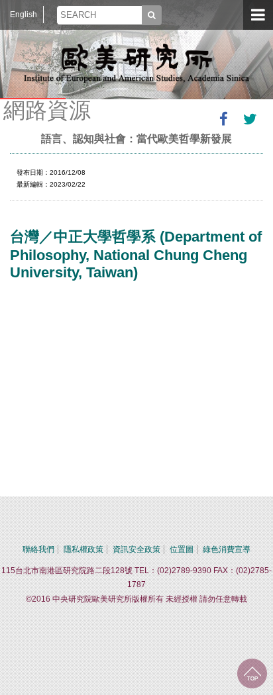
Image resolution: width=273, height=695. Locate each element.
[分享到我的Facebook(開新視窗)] (223, 119)
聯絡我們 (38, 549)
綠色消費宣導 (226, 549)
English (23, 14)
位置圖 (181, 549)
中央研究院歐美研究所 (136, 63)
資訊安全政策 (136, 549)
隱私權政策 (83, 549)
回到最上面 (252, 673)
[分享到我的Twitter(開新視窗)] (249, 119)
